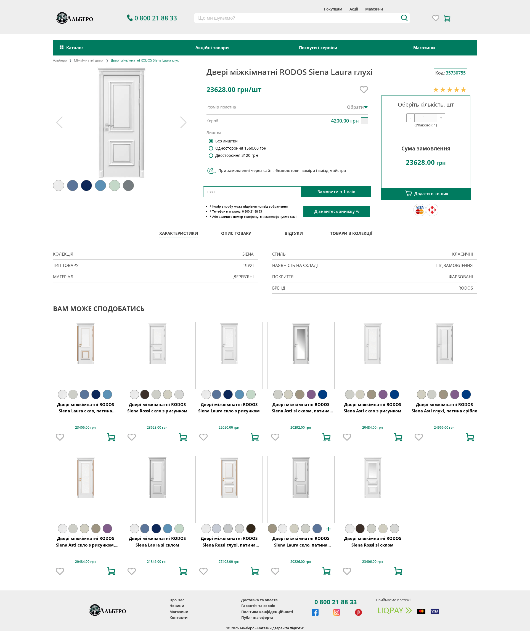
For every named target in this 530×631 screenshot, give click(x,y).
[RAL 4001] (311, 394)
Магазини (374, 9)
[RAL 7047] (228, 528)
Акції (353, 9)
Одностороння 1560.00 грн (240, 148)
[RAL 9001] (179, 394)
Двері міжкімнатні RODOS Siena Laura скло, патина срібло (300, 544)
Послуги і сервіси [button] (318, 47)
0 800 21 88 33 (335, 602)
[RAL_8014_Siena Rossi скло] (145, 394)
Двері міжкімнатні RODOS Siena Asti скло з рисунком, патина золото (85, 544)
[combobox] (302, 18)
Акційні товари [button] (212, 47)
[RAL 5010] (322, 394)
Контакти (178, 617)
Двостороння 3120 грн (236, 155)
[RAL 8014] (251, 528)
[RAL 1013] (73, 394)
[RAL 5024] (107, 394)
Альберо (60, 60)
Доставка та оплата (259, 599)
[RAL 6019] (251, 394)
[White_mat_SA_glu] (62, 394)
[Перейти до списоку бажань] (435, 18)
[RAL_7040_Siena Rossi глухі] (216, 528)
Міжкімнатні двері (89, 60)
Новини (176, 605)
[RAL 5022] (96, 394)
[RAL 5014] (84, 394)
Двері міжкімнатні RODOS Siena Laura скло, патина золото (85, 411)
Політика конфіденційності (267, 611)
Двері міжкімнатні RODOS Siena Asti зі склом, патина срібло (301, 411)
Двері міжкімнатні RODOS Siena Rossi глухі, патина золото (229, 544)
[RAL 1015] (168, 394)
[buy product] (111, 437)
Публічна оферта (257, 617)
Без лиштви (226, 141)
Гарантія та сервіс (258, 605)
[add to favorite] (60, 437)
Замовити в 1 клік (336, 192)
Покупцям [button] (333, 9)
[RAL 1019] (299, 394)
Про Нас (176, 599)
